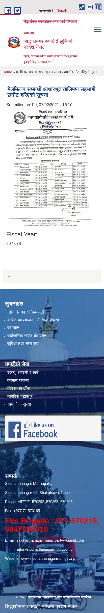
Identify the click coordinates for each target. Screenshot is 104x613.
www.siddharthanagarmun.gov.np (47, 558)
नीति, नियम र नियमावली (25, 312)
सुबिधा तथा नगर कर (22, 343)
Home (7, 72)
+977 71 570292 (31, 501)
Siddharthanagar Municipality (29, 483)
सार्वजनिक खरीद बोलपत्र (26, 335)
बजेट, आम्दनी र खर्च (23, 372)
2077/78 (13, 243)
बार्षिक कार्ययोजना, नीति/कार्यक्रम (33, 320)
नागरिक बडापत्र (19, 396)
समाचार (13, 327)
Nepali (62, 10)
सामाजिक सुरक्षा (19, 404)
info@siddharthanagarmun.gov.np (44, 549)
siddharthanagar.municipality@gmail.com (50, 540)
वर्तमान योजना (18, 380)
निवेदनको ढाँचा (18, 388)
